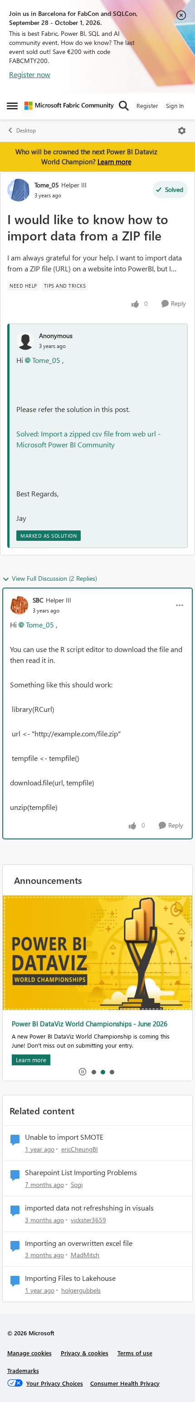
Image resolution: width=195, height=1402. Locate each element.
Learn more (115, 161)
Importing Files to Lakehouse (70, 1278)
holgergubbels (81, 1290)
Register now (29, 74)
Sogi (77, 1184)
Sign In (175, 105)
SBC (38, 600)
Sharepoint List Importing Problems (81, 1172)
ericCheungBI (79, 1149)
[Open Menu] (182, 130)
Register (147, 105)
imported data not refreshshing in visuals (89, 1207)
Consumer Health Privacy (125, 1383)
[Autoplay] (82, 1071)
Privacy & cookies (84, 1353)
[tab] (93, 1071)
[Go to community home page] (69, 106)
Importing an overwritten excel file (78, 1243)
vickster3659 (88, 1220)
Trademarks (23, 1370)
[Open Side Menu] (12, 106)
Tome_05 (46, 185)
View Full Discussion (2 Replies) (54, 578)
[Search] (123, 105)
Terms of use (134, 1353)
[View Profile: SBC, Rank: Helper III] (19, 605)
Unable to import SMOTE (64, 1137)
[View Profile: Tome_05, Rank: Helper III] (18, 190)
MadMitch (85, 1254)
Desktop (26, 130)
